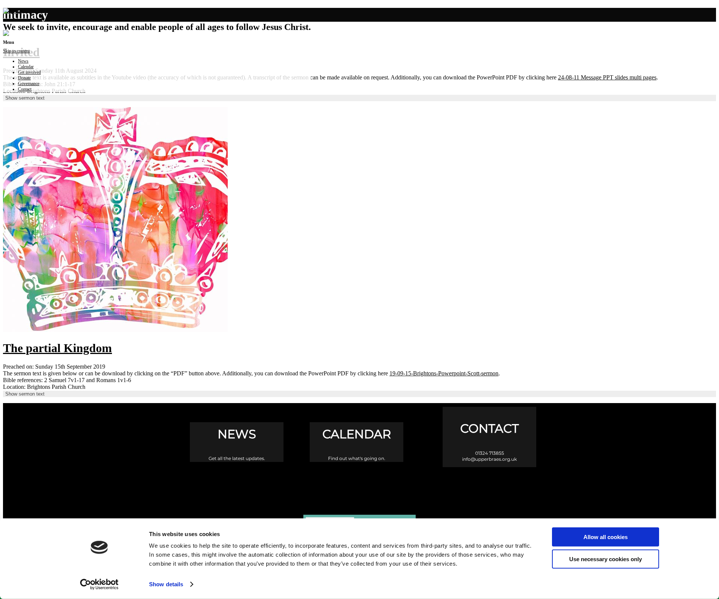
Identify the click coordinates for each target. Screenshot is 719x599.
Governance (28, 83)
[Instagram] (359, 484)
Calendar (26, 66)
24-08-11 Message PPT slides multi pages (607, 77)
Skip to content (16, 51)
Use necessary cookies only (605, 559)
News (23, 61)
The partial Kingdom (57, 348)
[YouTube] (391, 484)
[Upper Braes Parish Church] (12, 11)
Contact (24, 89)
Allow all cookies (605, 537)
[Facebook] (327, 484)
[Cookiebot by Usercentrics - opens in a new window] (99, 584)
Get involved (29, 72)
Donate (24, 78)
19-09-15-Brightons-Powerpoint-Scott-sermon (443, 373)
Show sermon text (25, 98)
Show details (166, 584)
